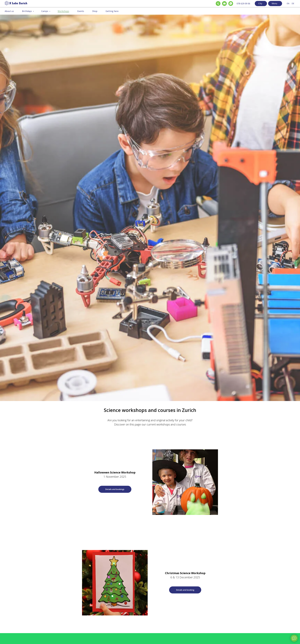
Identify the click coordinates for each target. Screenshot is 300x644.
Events (80, 11)
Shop (94, 11)
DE (293, 3)
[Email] (224, 3)
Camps (45, 11)
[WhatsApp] (230, 3)
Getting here (112, 11)
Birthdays (27, 11)
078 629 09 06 (243, 3)
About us (9, 11)
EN (288, 3)
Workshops (63, 11)
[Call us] (217, 3)
